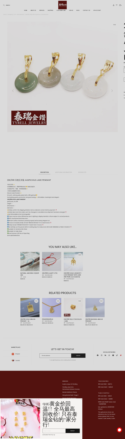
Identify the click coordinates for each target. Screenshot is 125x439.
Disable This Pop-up (49, 434)
